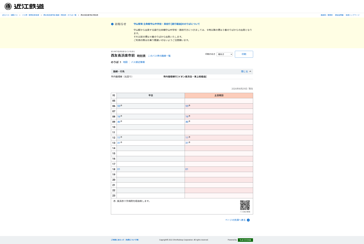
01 (118, 169)
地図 (125, 62)
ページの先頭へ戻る (235, 220)
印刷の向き (210, 54)
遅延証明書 (339, 15)
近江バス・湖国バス (10, 15)
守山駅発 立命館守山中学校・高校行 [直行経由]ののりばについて (167, 24)
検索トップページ (352, 15)
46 (118, 121)
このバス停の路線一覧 (159, 56)
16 (118, 116)
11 (118, 137)
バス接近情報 (138, 62)
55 (118, 105)
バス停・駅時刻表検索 (30, 15)
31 (118, 142)
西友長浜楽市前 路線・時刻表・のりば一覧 (60, 15)
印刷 (244, 54)
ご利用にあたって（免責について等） (125, 240)
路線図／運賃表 (327, 15)
